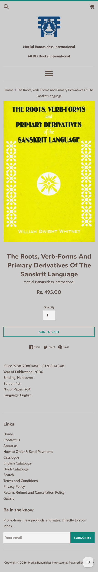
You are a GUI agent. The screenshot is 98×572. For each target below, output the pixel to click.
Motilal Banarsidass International (47, 562)
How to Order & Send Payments (28, 451)
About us (10, 446)
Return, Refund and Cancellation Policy (33, 492)
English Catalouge (17, 463)
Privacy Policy (14, 486)
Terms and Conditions (20, 481)
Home (8, 434)
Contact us (11, 440)
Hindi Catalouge (15, 469)
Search (8, 475)
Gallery (8, 498)
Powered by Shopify (81, 562)
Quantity (49, 307)
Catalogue (11, 457)
